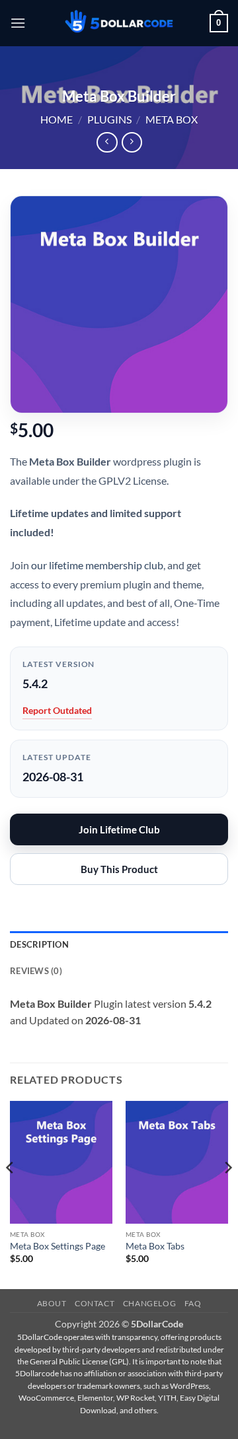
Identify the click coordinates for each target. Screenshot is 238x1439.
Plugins (109, 119)
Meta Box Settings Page (57, 1246)
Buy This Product (119, 869)
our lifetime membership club (97, 565)
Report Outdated (57, 710)
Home (56, 119)
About (52, 1303)
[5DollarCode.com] (119, 23)
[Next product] (107, 142)
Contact (94, 1303)
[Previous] (11, 1194)
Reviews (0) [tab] (36, 970)
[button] (18, 23)
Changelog (150, 1303)
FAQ (193, 1303)
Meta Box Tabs (155, 1246)
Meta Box (171, 119)
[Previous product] (132, 142)
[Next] (227, 1194)
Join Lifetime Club (119, 829)
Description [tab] (39, 944)
